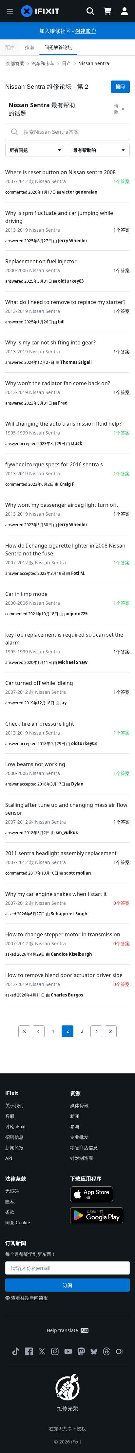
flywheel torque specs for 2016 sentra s (54, 464)
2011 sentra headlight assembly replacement (61, 853)
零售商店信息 (84, 1147)
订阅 (67, 1285)
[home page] (40, 11)
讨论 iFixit (15, 1126)
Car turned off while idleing (39, 683)
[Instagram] (55, 1351)
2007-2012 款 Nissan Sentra (35, 181)
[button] (90, 11)
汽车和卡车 (42, 63)
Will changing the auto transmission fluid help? (63, 423)
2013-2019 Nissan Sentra (32, 230)
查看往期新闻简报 (29, 1298)
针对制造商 (81, 1158)
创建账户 (85, 31)
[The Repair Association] (120, 1351)
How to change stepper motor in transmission (62, 934)
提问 (120, 86)
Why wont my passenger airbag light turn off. (61, 504)
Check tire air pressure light (39, 723)
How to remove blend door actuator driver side (64, 975)
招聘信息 (14, 1137)
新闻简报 (14, 1147)
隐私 (9, 1201)
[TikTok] (16, 1351)
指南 (29, 47)
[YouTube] (68, 1351)
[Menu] (10, 11)
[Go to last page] (111, 1031)
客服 (9, 1116)
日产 (66, 63)
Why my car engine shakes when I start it (56, 894)
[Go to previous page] (39, 1031)
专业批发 (79, 1137)
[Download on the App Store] (91, 1194)
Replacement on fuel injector (41, 261)
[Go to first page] (24, 1031)
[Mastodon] (81, 1351)
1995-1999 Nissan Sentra (32, 433)
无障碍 (12, 1191)
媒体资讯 (79, 1105)
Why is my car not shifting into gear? (50, 342)
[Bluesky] (93, 1351)
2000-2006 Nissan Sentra (32, 270)
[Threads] (106, 1351)
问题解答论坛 (58, 47)
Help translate (62, 1330)
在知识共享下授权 (67, 1428)
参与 (74, 1126)
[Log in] (124, 11)
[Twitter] (42, 1351)
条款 (9, 1212)
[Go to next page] (96, 1031)
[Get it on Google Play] (96, 1215)
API (8, 1158)
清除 (116, 109)
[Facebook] (29, 1351)
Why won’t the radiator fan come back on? (57, 383)
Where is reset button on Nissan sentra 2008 (60, 172)
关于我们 (14, 1105)
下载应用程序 (86, 1178)
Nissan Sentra (93, 63)
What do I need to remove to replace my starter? (65, 302)
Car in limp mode (26, 594)
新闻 (74, 1116)
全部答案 (15, 63)
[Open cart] (107, 11)
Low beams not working (35, 764)
